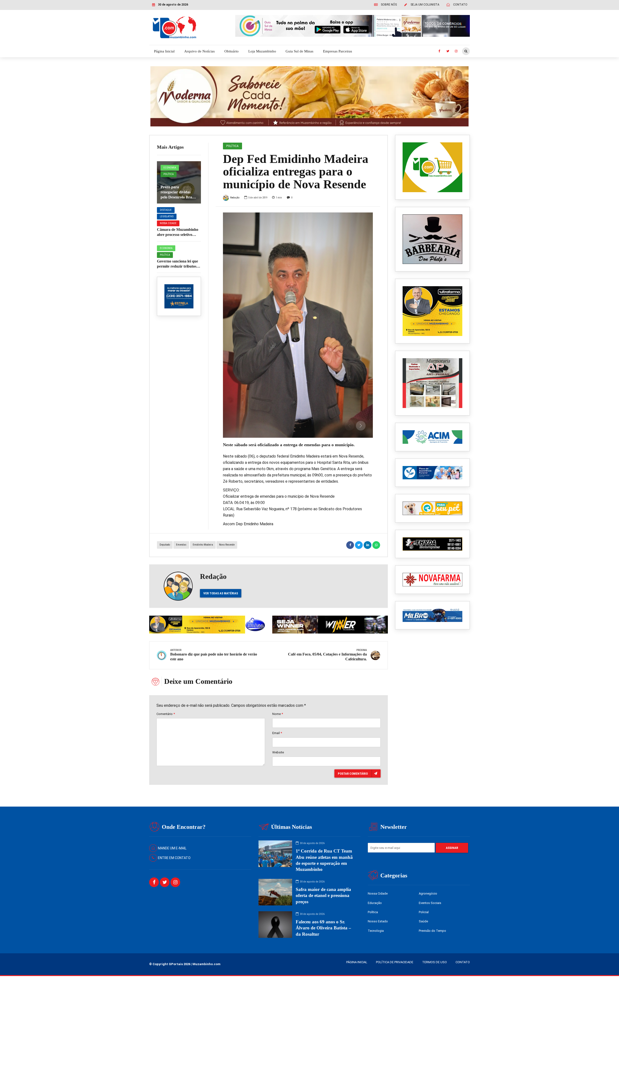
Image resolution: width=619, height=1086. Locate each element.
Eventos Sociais (430, 903)
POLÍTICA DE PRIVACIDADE (394, 962)
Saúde (423, 921)
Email (277, 733)
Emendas (181, 544)
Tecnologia (376, 931)
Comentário (165, 714)
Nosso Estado (378, 921)
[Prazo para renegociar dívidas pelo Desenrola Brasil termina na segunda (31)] (179, 182)
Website (278, 752)
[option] (298, 325)
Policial (424, 912)
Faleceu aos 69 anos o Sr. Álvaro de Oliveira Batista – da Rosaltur (323, 927)
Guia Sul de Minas (299, 51)
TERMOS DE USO (434, 962)
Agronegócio (428, 893)
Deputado (165, 544)
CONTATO (463, 962)
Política (168, 174)
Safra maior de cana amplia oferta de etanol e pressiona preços (323, 895)
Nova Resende (227, 544)
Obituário (231, 51)
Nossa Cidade (168, 223)
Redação (234, 197)
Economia (169, 167)
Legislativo (167, 216)
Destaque (166, 209)
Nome (277, 714)
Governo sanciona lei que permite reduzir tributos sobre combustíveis (177, 266)
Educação (375, 903)
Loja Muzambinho (262, 51)
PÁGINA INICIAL (356, 962)
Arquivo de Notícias (199, 51)
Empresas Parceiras (337, 51)
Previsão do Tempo (432, 931)
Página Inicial (164, 51)
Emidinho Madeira (203, 544)
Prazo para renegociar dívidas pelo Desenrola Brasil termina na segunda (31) (178, 197)
